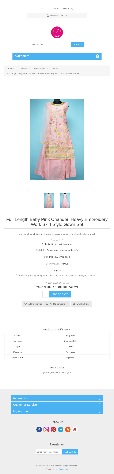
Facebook (39, 429)
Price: (48, 283)
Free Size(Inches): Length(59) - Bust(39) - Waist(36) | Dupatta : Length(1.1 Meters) (58, 275)
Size (56, 271)
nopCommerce (62, 469)
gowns (46, 372)
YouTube (75, 429)
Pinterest (53, 429)
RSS (68, 429)
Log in (56, 9)
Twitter (60, 429)
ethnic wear (61, 372)
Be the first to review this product (57, 244)
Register (45, 9)
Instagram (46, 429)
